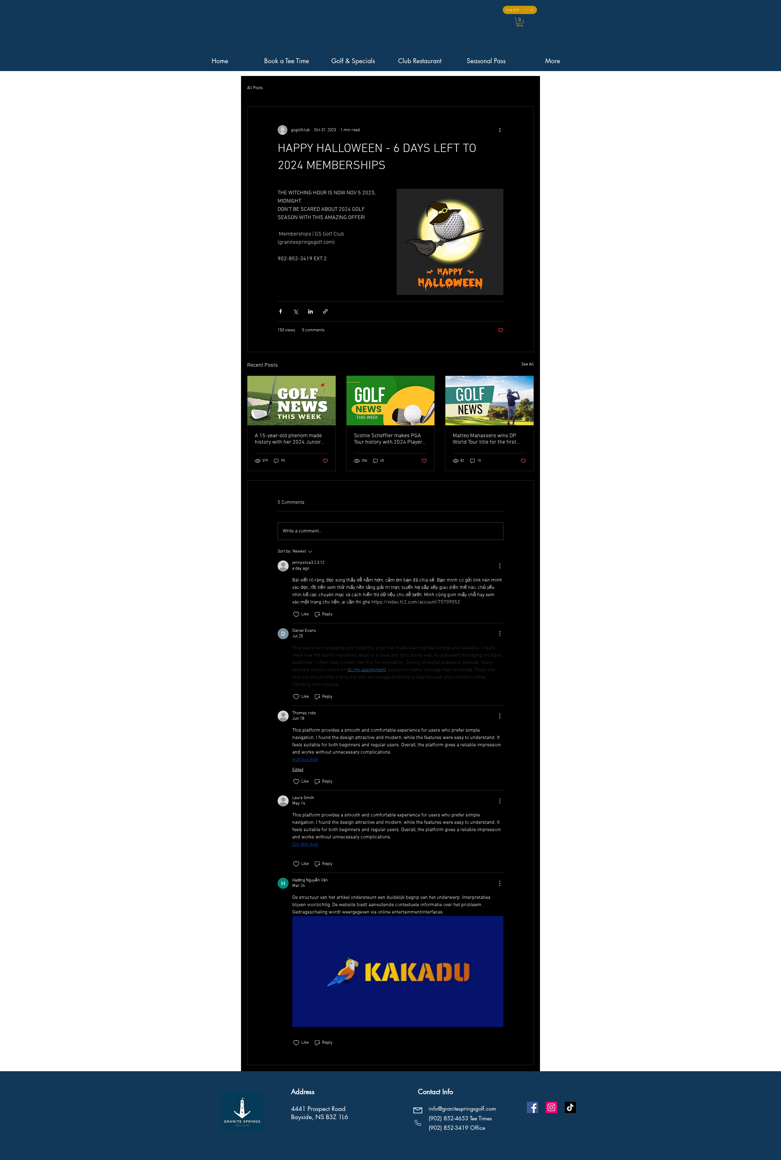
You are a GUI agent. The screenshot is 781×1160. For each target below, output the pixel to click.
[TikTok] (570, 1107)
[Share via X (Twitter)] (295, 311)
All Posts (255, 88)
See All (527, 364)
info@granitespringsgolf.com (462, 1108)
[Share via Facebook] (280, 311)
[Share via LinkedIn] (310, 311)
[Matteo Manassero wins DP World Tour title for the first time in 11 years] (489, 400)
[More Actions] (499, 566)
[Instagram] (551, 1107)
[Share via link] (325, 311)
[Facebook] (532, 1107)
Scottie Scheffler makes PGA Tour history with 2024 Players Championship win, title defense (389, 439)
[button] (519, 22)
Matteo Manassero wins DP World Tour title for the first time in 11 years (484, 439)
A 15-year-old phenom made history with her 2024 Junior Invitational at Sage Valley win (289, 439)
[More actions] (499, 130)
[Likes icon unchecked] (296, 614)
